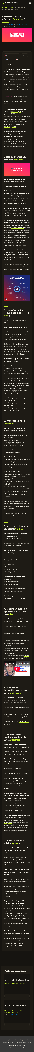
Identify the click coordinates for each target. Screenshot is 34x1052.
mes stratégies (16, 111)
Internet (26, 655)
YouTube (7, 126)
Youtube (14, 946)
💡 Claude (8, 64)
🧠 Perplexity (19, 60)
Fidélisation (13, 982)
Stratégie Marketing (8, 26)
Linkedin (15, 943)
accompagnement (10, 139)
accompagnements (20, 908)
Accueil (5, 8)
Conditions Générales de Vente (17, 1048)
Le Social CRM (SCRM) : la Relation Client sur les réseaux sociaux (15, 1006)
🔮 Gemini (8, 60)
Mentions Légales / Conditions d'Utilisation (17, 1042)
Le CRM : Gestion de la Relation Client (16, 980)
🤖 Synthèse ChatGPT (11, 55)
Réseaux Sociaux (17, 1010)
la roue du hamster (17, 227)
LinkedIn (6, 124)
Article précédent (17, 956)
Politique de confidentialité (17, 1045)
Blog (11, 8)
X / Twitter (13, 124)
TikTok (14, 126)
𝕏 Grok (25, 55)
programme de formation (21, 921)
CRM (5, 982)
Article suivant (17, 961)
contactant (16, 101)
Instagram (21, 124)
